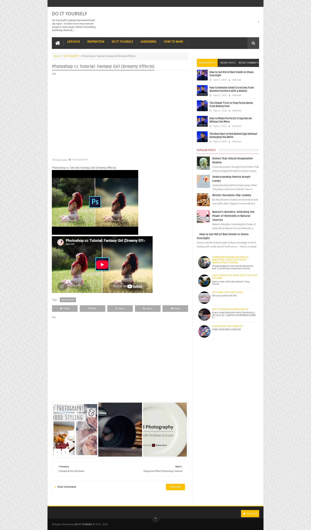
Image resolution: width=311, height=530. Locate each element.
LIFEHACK (73, 41)
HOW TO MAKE (173, 41)
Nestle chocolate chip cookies (231, 195)
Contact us (251, 513)
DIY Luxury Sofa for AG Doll (227, 292)
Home (57, 56)
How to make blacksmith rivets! (230, 309)
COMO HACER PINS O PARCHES (227, 326)
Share (93, 308)
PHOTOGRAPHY (71, 56)
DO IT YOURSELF (69, 13)
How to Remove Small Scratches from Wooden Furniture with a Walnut (231, 89)
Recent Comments (249, 63)
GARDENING (148, 41)
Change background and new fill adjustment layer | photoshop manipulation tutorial (230, 260)
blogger (175, 487)
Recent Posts (228, 63)
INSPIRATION (95, 41)
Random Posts (207, 63)
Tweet (66, 308)
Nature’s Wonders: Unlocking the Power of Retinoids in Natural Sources (233, 215)
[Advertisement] (120, 117)
